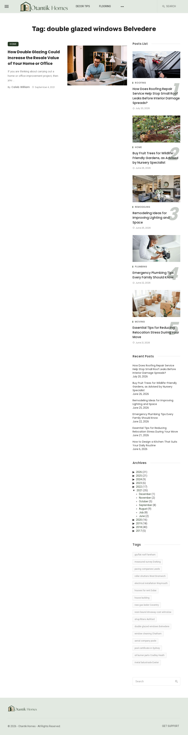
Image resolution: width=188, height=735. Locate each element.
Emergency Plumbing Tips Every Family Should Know (153, 275)
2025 (139, 475)
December (145, 494)
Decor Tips (83, 6)
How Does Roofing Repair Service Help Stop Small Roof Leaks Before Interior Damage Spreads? (156, 96)
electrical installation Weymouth (151, 583)
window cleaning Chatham (148, 633)
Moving (140, 321)
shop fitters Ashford (145, 619)
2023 (139, 483)
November (145, 497)
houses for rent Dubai (145, 590)
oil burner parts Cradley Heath (149, 655)
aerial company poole (145, 640)
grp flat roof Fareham (145, 554)
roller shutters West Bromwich (150, 576)
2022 (139, 486)
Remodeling (142, 207)
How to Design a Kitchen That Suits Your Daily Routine (155, 443)
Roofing (140, 82)
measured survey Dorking (148, 562)
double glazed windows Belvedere (152, 626)
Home (13, 44)
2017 (139, 530)
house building (142, 598)
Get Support (170, 726)
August (143, 508)
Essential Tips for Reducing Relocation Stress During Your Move (156, 332)
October (143, 501)
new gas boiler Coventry (147, 605)
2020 (139, 519)
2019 (139, 523)
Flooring (105, 6)
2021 (139, 490)
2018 (139, 527)
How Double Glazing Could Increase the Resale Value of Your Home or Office (34, 57)
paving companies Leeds (147, 569)
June (142, 516)
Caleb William (20, 87)
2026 (139, 472)
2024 (139, 479)
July (141, 512)
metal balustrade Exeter (147, 662)
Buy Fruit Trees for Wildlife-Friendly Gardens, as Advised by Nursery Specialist (155, 158)
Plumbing (141, 266)
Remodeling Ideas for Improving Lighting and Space (151, 218)
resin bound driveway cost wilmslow (153, 612)
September (145, 505)
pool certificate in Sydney (147, 648)
